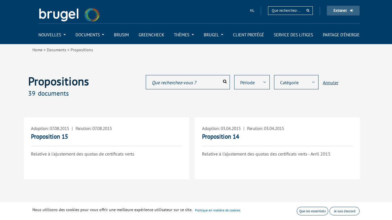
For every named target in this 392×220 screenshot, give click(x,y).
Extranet (340, 10)
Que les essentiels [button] (312, 211)
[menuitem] (52, 35)
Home (37, 49)
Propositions (82, 49)
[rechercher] (308, 10)
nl (252, 10)
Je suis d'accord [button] (344, 211)
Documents (56, 49)
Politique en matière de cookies (217, 210)
